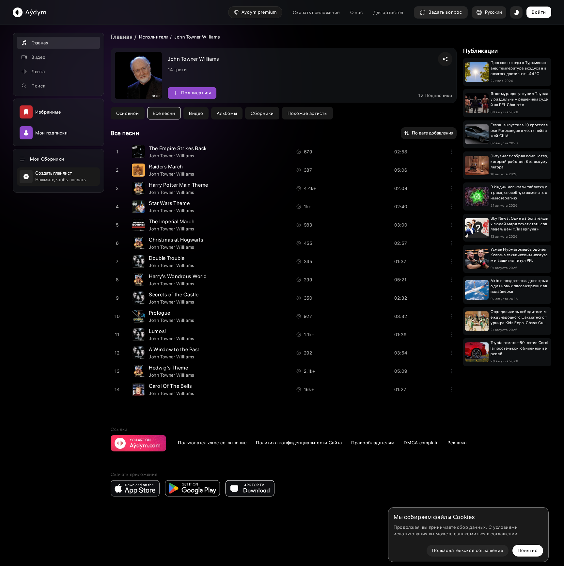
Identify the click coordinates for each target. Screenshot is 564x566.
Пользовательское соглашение (212, 442)
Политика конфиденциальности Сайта (299, 442)
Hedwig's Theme (168, 368)
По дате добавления (432, 132)
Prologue (159, 313)
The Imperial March (172, 221)
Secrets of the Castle (174, 294)
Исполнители (154, 36)
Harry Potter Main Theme (178, 185)
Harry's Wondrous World (178, 276)
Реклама (456, 442)
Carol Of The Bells (170, 386)
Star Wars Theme (169, 203)
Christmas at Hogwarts (176, 240)
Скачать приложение (316, 12)
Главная (122, 36)
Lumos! (157, 331)
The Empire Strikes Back (178, 148)
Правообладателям (373, 442)
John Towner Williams (172, 155)
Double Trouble (167, 258)
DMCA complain (421, 442)
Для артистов (388, 12)
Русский (493, 12)
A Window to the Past (174, 349)
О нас (356, 12)
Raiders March (166, 167)
